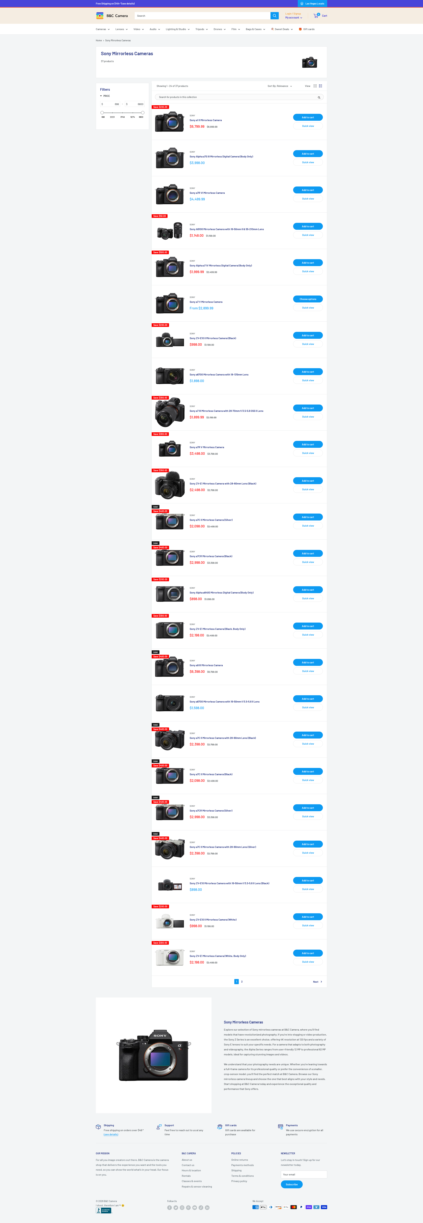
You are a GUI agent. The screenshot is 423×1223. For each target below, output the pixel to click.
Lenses (119, 29)
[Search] (274, 15)
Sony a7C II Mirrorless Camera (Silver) (211, 519)
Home (99, 40)
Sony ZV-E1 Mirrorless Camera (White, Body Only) (218, 955)
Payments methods (242, 1165)
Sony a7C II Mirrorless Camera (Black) (211, 774)
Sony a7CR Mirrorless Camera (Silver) (211, 810)
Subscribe (292, 1184)
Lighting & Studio (176, 29)
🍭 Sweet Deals (280, 29)
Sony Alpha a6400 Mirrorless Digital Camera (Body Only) (221, 592)
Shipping (236, 1170)
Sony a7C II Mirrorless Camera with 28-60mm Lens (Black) (223, 737)
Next (315, 981)
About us (187, 1159)
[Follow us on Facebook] (169, 1207)
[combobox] (202, 15)
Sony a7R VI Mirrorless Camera (207, 192)
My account (292, 17)
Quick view (308, 125)
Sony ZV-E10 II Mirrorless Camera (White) (213, 919)
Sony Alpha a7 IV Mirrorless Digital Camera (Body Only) (221, 265)
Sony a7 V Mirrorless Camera (206, 301)
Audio (153, 29)
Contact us (188, 1165)
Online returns (239, 1159)
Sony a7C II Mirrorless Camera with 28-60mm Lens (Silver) (223, 846)
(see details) (111, 1134)
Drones (218, 29)
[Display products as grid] (315, 85)
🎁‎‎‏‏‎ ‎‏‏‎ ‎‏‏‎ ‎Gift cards (307, 29)
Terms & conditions (242, 1175)
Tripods (199, 29)
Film (233, 29)
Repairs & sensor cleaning (197, 1186)
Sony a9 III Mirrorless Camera (206, 665)
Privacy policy (239, 1181)
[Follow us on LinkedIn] (207, 1207)
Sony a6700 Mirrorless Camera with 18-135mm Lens (219, 374)
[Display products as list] (320, 85)
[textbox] (111, 104)
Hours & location (191, 1170)
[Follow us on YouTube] (194, 1207)
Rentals (186, 1175)
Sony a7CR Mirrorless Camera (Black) (211, 556)
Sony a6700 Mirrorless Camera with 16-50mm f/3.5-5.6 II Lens (225, 701)
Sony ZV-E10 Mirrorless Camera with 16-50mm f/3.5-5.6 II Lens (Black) (229, 883)
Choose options (308, 298)
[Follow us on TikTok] (201, 1207)
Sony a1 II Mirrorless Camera (206, 120)
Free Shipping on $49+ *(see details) (115, 3)
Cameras (101, 29)
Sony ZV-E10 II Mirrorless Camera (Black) (213, 338)
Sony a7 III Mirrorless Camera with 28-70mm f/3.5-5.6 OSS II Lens (226, 410)
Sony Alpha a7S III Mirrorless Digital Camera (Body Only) (221, 156)
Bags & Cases (254, 29)
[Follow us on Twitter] (175, 1207)
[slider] (102, 112)
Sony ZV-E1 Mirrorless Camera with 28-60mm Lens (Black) (223, 483)
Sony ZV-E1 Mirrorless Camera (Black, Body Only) (217, 628)
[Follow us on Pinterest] (188, 1207)
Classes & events (192, 1181)
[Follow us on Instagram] (182, 1207)
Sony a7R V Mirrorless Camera (207, 447)
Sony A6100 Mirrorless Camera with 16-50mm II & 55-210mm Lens (227, 229)
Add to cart (308, 117)
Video (137, 29)
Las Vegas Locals (315, 3)
